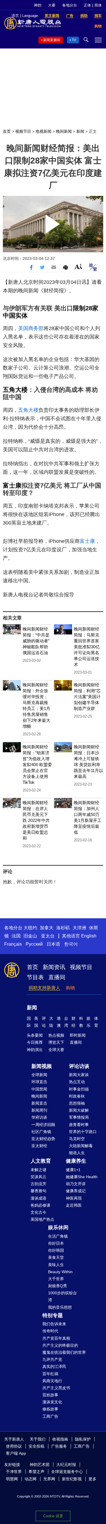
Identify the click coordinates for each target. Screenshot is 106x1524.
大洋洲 (79, 927)
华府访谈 (39, 1117)
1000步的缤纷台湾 (62, 1296)
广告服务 (59, 1446)
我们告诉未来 (54, 1324)
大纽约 (30, 927)
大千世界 (56, 1279)
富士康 (12, 485)
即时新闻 (78, 1035)
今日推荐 (35, 1042)
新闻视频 (41, 1066)
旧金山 (30, 936)
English (88, 936)
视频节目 (23, 131)
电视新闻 (43, 131)
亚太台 (48, 936)
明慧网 (12, 1479)
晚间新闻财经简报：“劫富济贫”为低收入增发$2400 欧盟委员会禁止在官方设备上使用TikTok (37, 764)
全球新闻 (39, 1074)
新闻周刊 (39, 1110)
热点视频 (56, 1035)
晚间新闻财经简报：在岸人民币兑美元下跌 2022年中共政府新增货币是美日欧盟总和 (36, 820)
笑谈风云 (38, 1176)
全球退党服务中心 (67, 1471)
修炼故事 (50, 1409)
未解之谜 (38, 1169)
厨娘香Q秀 (57, 1286)
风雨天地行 (52, 1381)
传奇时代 (50, 1331)
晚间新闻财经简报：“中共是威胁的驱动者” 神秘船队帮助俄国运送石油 (36, 641)
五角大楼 (15, 389)
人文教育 (41, 1161)
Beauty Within (60, 1271)
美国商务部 (31, 328)
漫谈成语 (38, 1198)
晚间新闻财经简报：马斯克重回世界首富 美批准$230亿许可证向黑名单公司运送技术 (87, 647)
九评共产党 (52, 1359)
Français (13, 944)
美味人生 (56, 1264)
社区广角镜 (41, 1131)
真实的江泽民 (54, 1366)
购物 (70, 987)
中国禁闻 (39, 1089)
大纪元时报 (66, 1464)
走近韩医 (74, 1205)
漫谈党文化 (52, 1402)
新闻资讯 (54, 967)
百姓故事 (50, 1395)
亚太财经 (39, 1145)
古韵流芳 (38, 1184)
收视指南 (60, 1439)
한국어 (71, 944)
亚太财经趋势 (43, 1138)
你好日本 (56, 1243)
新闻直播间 (51, 40)
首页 (7, 131)
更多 (92, 1479)
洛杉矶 (63, 927)
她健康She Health (82, 1176)
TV (74, 40)
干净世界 (14, 1471)
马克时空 (77, 1138)
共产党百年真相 (56, 1338)
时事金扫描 (79, 1089)
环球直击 (39, 1082)
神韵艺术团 (39, 1464)
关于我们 (38, 1439)
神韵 (37, 5)
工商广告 (50, 1416)
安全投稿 (36, 1446)
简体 (98, 5)
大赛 (51, 5)
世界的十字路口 (83, 1131)
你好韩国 (56, 1250)
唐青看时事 (79, 1124)
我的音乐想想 (60, 1307)
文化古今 (38, 1212)
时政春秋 (77, 1096)
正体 (87, 5)
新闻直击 (39, 1103)
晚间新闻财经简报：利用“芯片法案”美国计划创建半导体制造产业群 (87, 696)
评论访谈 (79, 1066)
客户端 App (16, 1453)
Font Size (78, 266)
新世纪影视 (72, 1479)
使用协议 (14, 1446)
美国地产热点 (42, 1219)
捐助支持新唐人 (44, 987)
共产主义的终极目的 (60, 1345)
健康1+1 (73, 1169)
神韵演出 (35, 1049)
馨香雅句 (38, 1191)
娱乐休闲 (58, 1227)
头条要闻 (35, 1035)
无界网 (49, 1479)
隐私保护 (83, 1439)
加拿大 (46, 927)
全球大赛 (56, 1049)
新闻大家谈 (79, 1074)
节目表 (35, 977)
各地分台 (69, 5)
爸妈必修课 (40, 1205)
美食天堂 (56, 1257)
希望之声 (36, 1471)
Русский (34, 944)
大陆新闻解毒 (81, 1145)
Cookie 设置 (53, 1516)
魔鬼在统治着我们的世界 (64, 1352)
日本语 (53, 944)
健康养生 (76, 1161)
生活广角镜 (58, 1236)
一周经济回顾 (43, 1124)
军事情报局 (79, 1117)
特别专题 (52, 1315)
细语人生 (77, 1153)
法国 (16, 936)
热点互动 (77, 1082)
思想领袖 (77, 1103)
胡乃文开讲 (76, 1184)
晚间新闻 (64, 131)
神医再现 (74, 1198)
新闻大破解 (79, 1110)
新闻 (80, 131)
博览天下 (56, 1042)
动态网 (30, 1479)
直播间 (56, 977)
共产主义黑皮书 (56, 1388)
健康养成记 (76, 1191)
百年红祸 (50, 1374)
